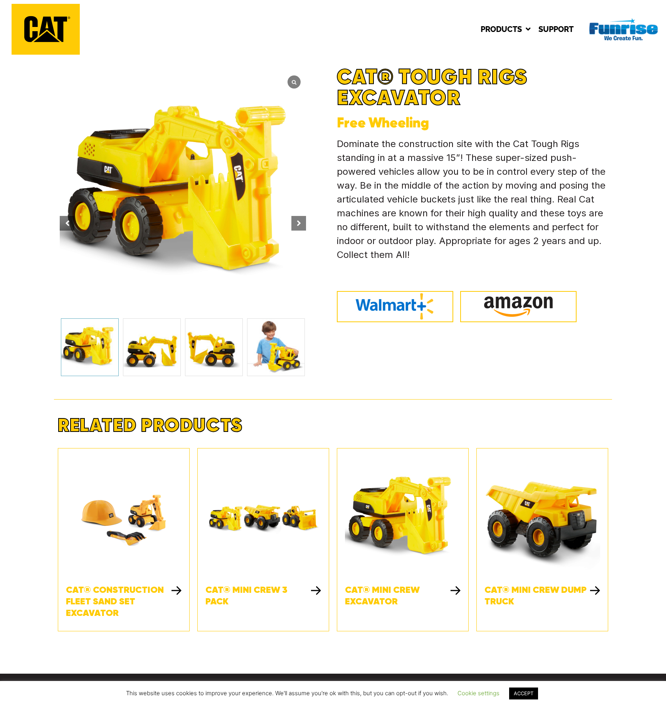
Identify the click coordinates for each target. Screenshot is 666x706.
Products (501, 29)
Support (556, 29)
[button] (298, 223)
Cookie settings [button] (478, 693)
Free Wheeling (383, 122)
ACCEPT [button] (523, 693)
